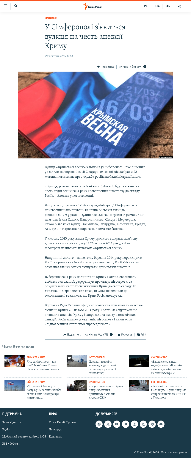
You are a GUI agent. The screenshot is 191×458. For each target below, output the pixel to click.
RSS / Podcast (10, 444)
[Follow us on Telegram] (125, 424)
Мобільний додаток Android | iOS (24, 436)
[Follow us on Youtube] (116, 424)
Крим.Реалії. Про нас (63, 422)
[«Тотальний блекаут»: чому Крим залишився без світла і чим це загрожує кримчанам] (14, 385)
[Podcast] (152, 424)
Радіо (6, 429)
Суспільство (159, 357)
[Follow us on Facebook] (99, 424)
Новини (51, 18)
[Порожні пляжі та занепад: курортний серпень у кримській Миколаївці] (77, 361)
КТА (157, 6)
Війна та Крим (36, 357)
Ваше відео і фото (13, 422)
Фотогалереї (97, 357)
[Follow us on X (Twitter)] (107, 424)
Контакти (55, 436)
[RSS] (143, 424)
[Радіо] (179, 6)
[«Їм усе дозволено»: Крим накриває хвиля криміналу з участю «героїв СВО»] (77, 385)
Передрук (55, 429)
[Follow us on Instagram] (134, 424)
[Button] (105, 66)
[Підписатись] (161, 424)
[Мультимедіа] (168, 6)
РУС (146, 6)
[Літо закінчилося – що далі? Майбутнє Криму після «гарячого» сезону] (14, 361)
